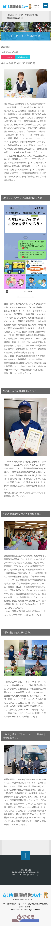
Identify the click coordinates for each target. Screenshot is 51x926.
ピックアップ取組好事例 (26, 15)
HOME (10, 15)
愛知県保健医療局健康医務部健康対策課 (25, 872)
